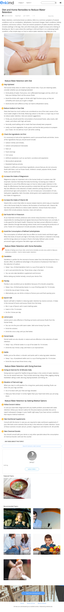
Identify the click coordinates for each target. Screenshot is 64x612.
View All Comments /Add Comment (32, 446)
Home (22, 603)
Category (20, 2)
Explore (28, 2)
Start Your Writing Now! (33, 593)
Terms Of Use (31, 603)
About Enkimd (42, 603)
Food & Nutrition (8, 15)
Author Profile (31, 469)
